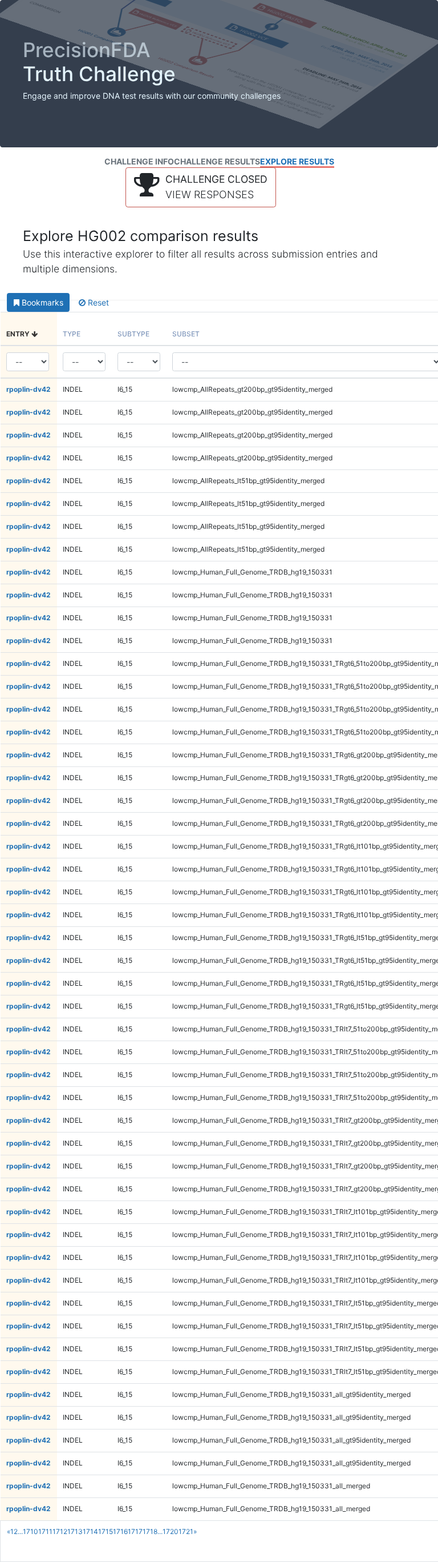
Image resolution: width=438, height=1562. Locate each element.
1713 (75, 1531)
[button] (200, 187)
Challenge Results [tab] (217, 161)
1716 (120, 1531)
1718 (150, 1531)
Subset (186, 334)
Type (71, 334)
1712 (59, 1531)
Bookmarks (41, 302)
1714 (90, 1531)
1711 (45, 1531)
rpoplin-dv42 (28, 389)
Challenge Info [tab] (139, 161)
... (20, 1531)
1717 (135, 1531)
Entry (18, 334)
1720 (171, 1531)
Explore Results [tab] (297, 161)
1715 (105, 1531)
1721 (186, 1531)
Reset (97, 302)
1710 (30, 1531)
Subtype (133, 334)
